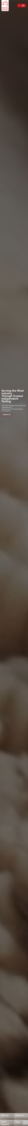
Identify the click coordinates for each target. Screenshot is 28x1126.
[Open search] (19, 5)
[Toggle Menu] (23, 5)
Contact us (6, 414)
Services (5, 1115)
